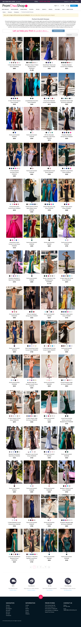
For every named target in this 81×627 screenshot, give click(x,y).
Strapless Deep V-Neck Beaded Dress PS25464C (31, 66)
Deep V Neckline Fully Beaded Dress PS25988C (49, 280)
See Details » (18, 1)
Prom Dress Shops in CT (50, 607)
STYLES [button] (37, 9)
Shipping (76, 1)
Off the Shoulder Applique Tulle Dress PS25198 (49, 136)
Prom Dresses (14, 9)
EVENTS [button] (44, 9)
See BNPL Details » (13, 590)
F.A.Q (27, 607)
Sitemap (8, 605)
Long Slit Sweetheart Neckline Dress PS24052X (14, 558)
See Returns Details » (31, 590)
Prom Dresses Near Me (50, 605)
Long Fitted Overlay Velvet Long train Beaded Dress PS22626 (66, 420)
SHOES (70, 9)
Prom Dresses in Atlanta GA (51, 608)
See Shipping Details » (68, 590)
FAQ (72, 1)
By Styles (8, 613)
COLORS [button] (31, 9)
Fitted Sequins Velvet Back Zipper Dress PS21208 (32, 208)
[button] (74, 5)
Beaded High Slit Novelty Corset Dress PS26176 (32, 384)
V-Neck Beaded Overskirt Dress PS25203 (14, 172)
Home (4, 12)
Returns (27, 612)
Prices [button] (50, 9)
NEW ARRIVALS (5, 9)
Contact (27, 605)
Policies (27, 608)
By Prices (8, 612)
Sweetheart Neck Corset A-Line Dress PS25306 (14, 244)
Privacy (27, 610)
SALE (63, 9)
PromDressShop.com (8, 620)
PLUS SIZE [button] (57, 9)
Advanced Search (58, 30)
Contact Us (66, 1)
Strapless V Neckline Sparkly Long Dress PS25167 (32, 558)
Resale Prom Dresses (49, 612)
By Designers (9, 608)
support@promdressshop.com (70, 610)
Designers (16, 12)
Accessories (8, 615)
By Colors (8, 607)
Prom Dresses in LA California (51, 610)
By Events (8, 610)
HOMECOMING (23, 9)
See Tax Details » (50, 590)
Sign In (55, 5)
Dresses (10, 12)
